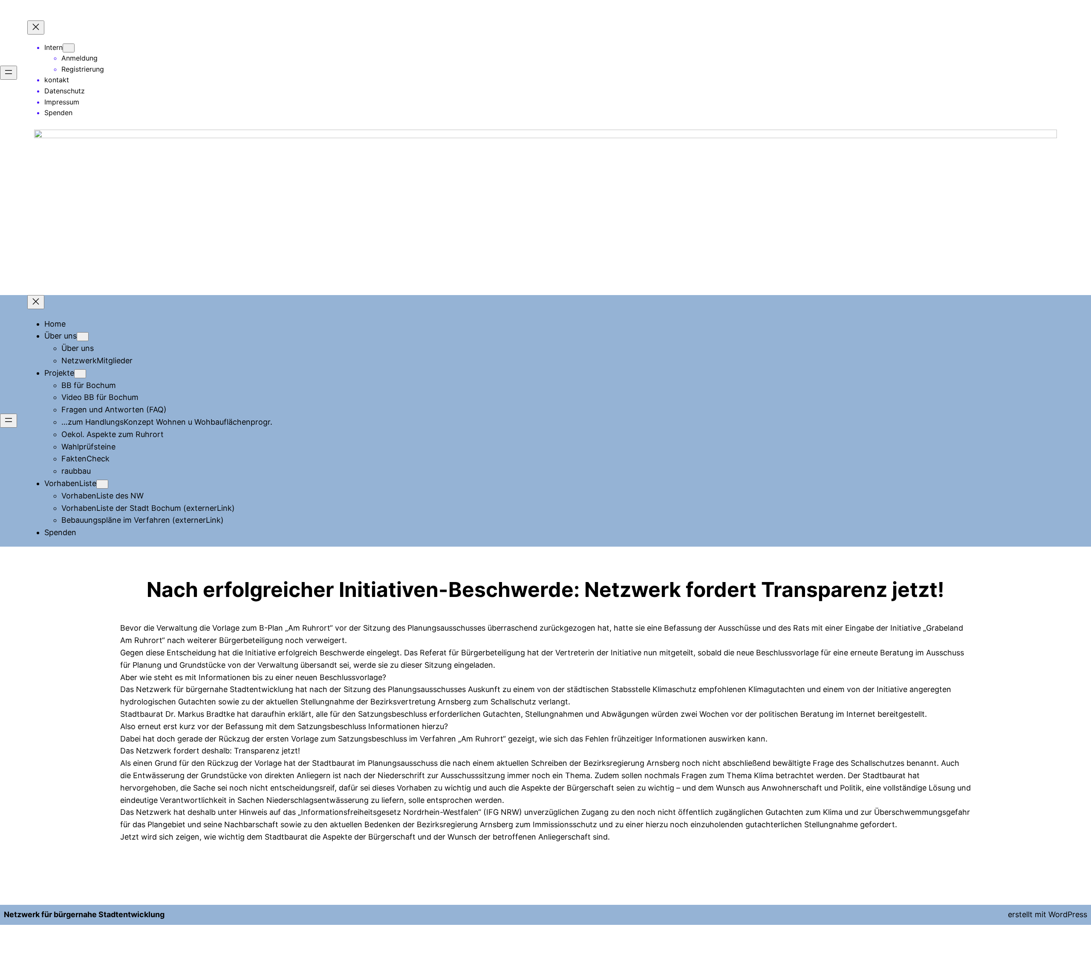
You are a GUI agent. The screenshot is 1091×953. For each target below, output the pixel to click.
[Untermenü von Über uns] (83, 336)
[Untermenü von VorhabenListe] (102, 484)
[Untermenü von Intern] (69, 47)
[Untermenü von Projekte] (80, 373)
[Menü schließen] (35, 27)
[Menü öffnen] (8, 73)
